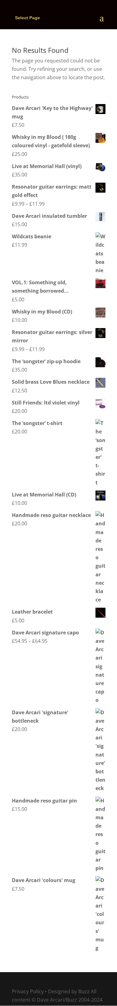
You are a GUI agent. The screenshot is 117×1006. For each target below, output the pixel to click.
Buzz (84, 991)
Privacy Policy (28, 991)
